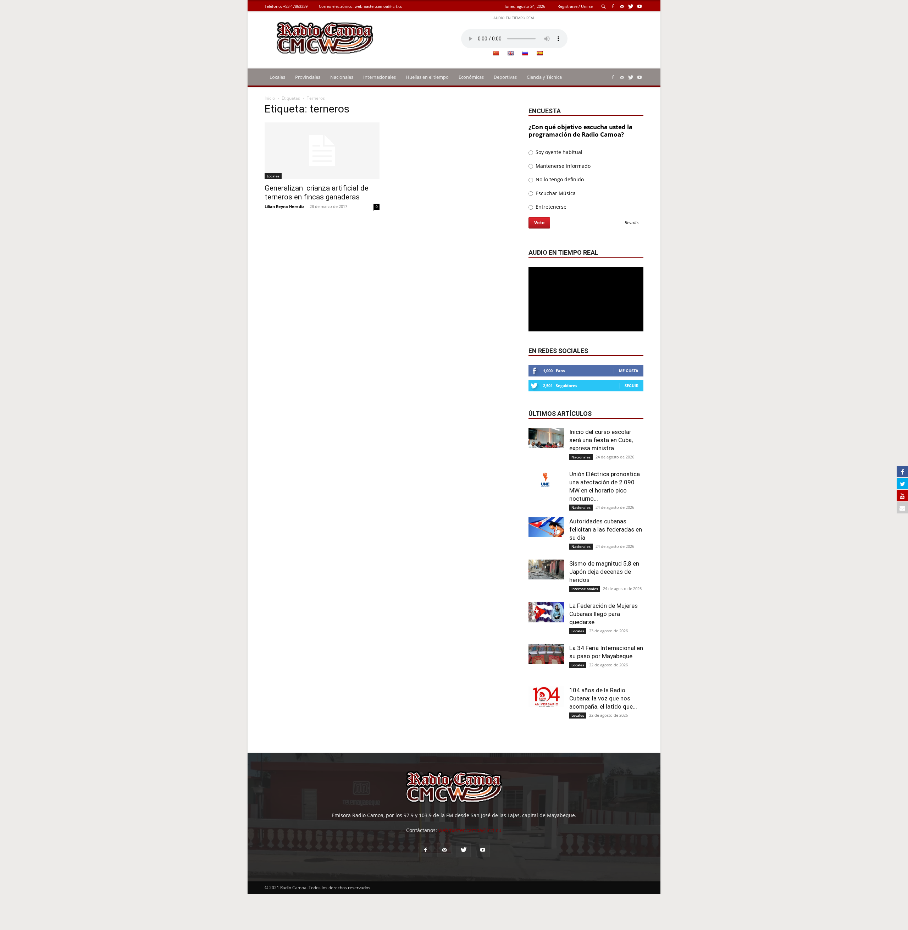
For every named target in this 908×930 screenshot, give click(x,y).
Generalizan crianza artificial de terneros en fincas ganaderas (317, 192)
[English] (510, 53)
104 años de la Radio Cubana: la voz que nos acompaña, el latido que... (603, 698)
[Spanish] (539, 53)
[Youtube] (639, 6)
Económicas (471, 77)
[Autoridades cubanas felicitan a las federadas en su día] (546, 527)
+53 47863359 (295, 6)
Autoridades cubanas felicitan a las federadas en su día (605, 529)
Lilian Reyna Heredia (285, 206)
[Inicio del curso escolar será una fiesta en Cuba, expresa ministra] (546, 438)
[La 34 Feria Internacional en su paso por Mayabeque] (546, 654)
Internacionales (379, 77)
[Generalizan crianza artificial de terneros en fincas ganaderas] (322, 150)
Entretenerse (550, 206)
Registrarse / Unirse (575, 6)
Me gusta (628, 370)
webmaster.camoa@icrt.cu (379, 6)
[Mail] (622, 6)
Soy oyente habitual (558, 152)
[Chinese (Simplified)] (496, 53)
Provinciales (307, 77)
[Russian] (525, 53)
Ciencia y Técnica (544, 77)
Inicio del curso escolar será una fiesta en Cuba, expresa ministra (601, 440)
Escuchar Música (555, 193)
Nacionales (341, 77)
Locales (277, 77)
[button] (603, 6)
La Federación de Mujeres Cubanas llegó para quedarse (603, 614)
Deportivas (505, 77)
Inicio (270, 98)
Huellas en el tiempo (427, 77)
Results (632, 223)
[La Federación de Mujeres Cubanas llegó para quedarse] (546, 612)
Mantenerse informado (562, 166)
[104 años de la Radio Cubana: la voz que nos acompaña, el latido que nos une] (546, 696)
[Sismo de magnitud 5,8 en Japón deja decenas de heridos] (546, 569)
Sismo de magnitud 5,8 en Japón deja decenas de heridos (604, 571)
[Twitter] (631, 6)
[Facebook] (613, 6)
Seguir (631, 385)
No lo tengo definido (559, 179)
